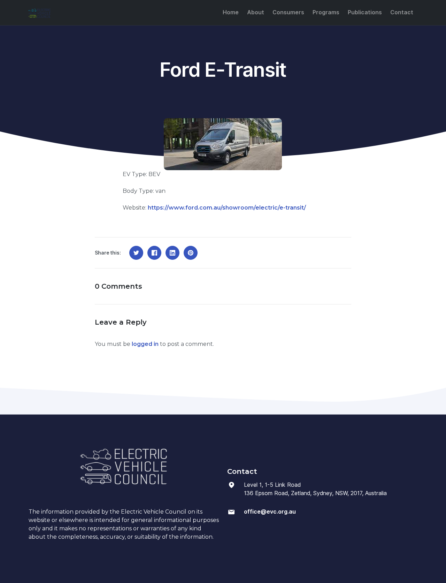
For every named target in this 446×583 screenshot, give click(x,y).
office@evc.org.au (270, 511)
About (255, 12)
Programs (326, 12)
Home (231, 12)
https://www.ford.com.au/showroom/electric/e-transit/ (227, 207)
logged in (145, 344)
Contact (401, 12)
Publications (365, 12)
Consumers (288, 12)
